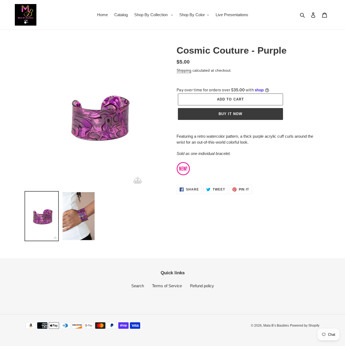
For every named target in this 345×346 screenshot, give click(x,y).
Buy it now (230, 114)
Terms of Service (167, 285)
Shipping (184, 70)
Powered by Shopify (304, 325)
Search (137, 285)
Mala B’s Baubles (276, 325)
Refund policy (202, 285)
